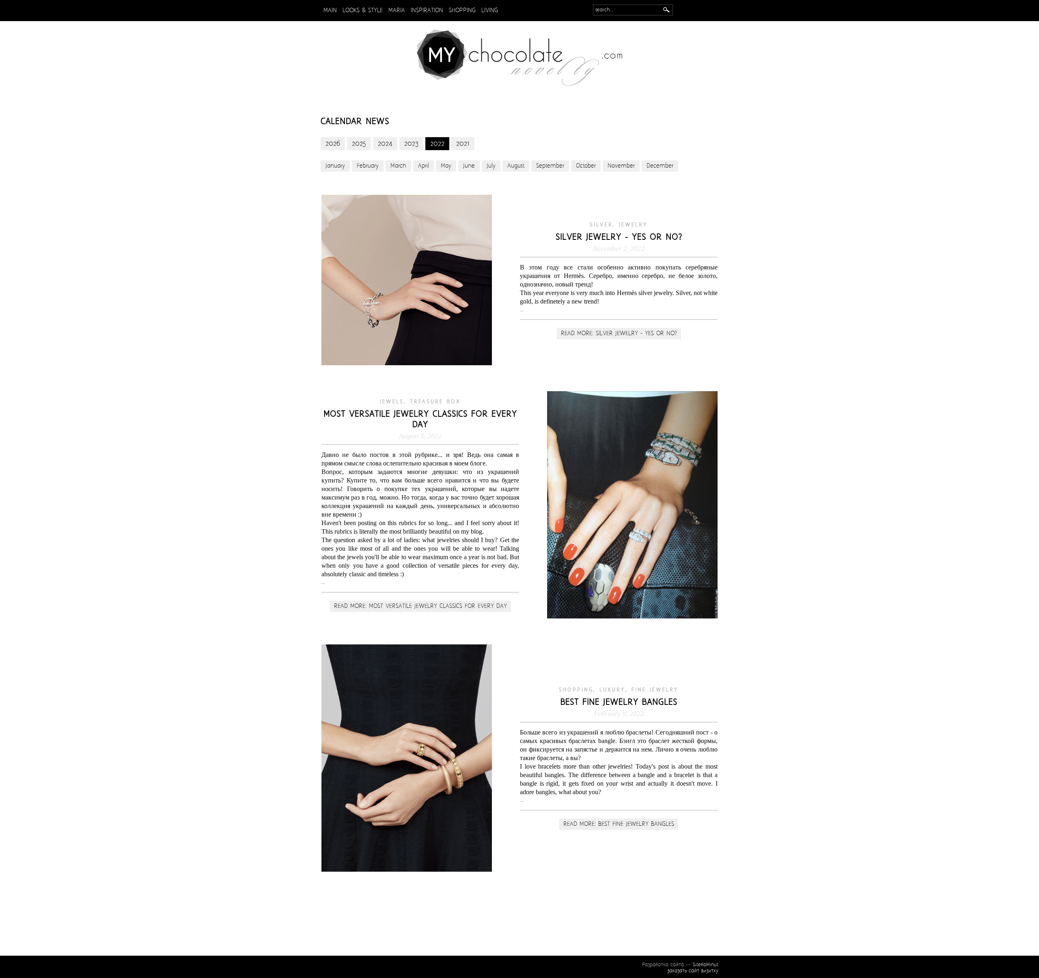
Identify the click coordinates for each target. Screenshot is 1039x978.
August (515, 166)
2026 (332, 143)
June (469, 166)
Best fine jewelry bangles (618, 702)
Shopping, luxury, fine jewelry (619, 690)
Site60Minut (705, 965)
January (335, 166)
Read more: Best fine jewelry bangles (618, 824)
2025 (359, 143)
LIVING (489, 10)
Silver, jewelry (619, 225)
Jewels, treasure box (420, 402)
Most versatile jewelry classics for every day (420, 419)
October (586, 166)
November (621, 166)
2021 (463, 143)
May (446, 166)
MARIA (396, 10)
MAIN (330, 10)
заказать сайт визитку (692, 971)
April (423, 166)
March (398, 166)
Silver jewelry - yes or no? (619, 237)
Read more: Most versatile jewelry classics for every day (420, 606)
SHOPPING (462, 10)
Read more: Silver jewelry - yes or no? (619, 333)
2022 (437, 143)
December (660, 166)
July (491, 166)
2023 (411, 143)
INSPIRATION (427, 10)
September (550, 166)
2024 (385, 143)
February (368, 166)
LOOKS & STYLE (363, 10)
